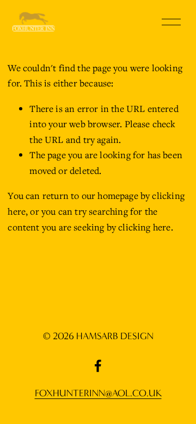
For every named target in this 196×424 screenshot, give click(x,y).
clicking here (144, 227)
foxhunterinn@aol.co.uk (98, 393)
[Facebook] (98, 365)
